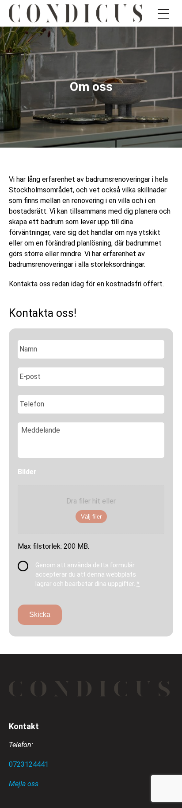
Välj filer (91, 516)
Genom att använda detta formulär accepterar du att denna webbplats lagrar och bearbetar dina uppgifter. (87, 574)
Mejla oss (23, 784)
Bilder (27, 472)
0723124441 (29, 764)
